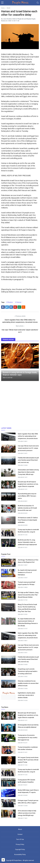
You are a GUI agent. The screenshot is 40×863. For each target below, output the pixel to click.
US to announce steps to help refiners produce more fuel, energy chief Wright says (27, 813)
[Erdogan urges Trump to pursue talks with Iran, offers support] (8, 804)
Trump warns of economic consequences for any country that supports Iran (27, 737)
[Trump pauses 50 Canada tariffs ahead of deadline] (8, 783)
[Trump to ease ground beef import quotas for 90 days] (8, 585)
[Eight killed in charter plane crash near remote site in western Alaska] (8, 693)
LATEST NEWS (6, 428)
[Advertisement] (20, 405)
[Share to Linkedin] (11, 307)
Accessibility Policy (20, 854)
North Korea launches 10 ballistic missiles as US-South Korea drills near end (27, 508)
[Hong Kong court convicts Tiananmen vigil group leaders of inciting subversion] (8, 672)
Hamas (18, 302)
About (20, 829)
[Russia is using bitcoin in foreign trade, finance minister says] (20, 356)
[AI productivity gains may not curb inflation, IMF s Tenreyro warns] (8, 497)
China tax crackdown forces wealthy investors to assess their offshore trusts (28, 683)
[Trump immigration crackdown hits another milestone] (8, 750)
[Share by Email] (23, 307)
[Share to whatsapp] (19, 307)
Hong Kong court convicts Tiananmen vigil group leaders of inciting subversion (27, 671)
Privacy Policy (20, 844)
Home (3, 8)
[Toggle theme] (3, 859)
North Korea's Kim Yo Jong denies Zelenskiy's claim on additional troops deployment (27, 542)
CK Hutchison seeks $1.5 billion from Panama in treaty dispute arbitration (28, 520)
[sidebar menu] (2, 2)
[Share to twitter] (7, 307)
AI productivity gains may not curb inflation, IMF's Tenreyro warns (27, 496)
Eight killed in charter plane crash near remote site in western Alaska (26, 695)
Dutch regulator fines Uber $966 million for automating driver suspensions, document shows (28, 436)
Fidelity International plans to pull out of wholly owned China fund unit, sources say (28, 460)
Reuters (10, 302)
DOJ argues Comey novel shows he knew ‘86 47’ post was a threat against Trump (28, 760)
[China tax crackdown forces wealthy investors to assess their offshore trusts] (8, 684)
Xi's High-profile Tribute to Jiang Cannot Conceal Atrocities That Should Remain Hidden (28, 595)
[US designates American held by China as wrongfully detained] (8, 728)
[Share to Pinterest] (15, 307)
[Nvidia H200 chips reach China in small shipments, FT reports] (8, 793)
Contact (20, 834)
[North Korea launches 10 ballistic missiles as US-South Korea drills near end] (8, 509)
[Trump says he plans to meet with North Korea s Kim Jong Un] (8, 533)
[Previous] (4, 363)
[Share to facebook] (3, 307)
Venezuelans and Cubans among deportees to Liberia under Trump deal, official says (28, 472)
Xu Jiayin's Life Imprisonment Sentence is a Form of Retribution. (27, 572)
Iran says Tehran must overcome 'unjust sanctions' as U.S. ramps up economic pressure (28, 448)
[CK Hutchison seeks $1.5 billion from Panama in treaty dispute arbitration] (8, 520)
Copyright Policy (20, 849)
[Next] (35, 363)
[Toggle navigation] (38, 2)
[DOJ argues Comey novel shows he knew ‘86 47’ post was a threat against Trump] (8, 761)
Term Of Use (20, 839)
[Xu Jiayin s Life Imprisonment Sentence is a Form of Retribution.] (8, 573)
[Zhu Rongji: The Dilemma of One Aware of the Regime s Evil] (8, 562)
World (8, 8)
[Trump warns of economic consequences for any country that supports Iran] (8, 739)
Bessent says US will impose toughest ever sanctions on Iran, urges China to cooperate (28, 484)
